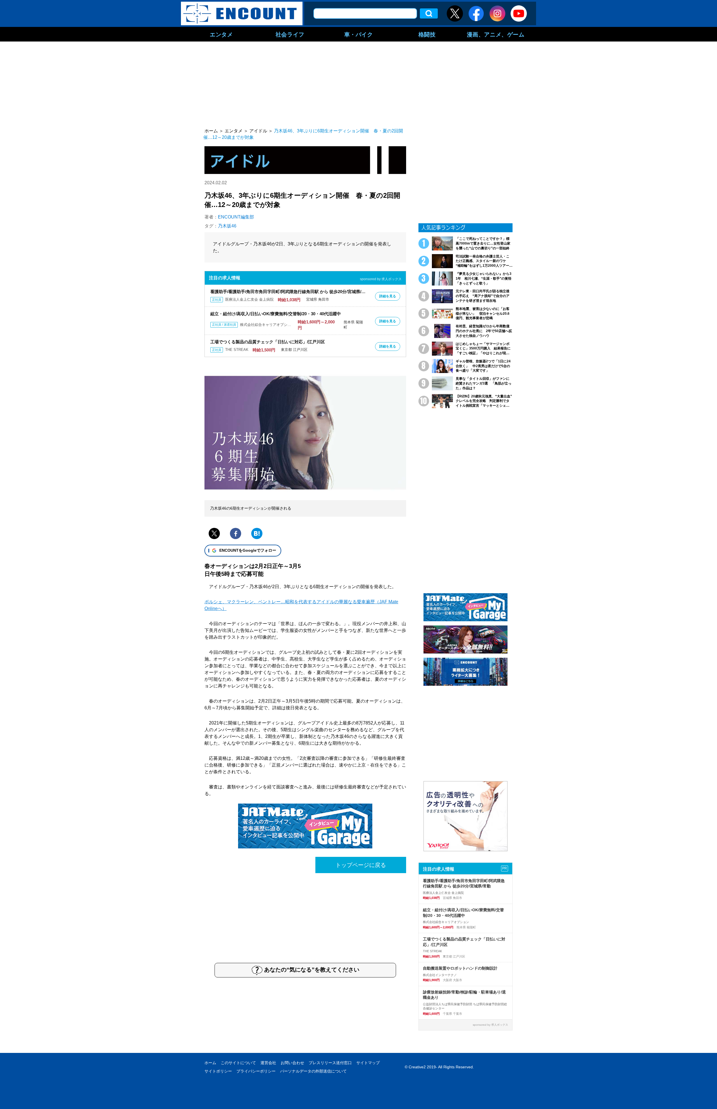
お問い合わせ (292, 1063)
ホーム (210, 1063)
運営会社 (268, 1063)
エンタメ (221, 34)
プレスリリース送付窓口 (330, 1063)
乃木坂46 (227, 226)
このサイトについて (238, 1063)
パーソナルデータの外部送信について (313, 1071)
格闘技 (427, 34)
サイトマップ (368, 1063)
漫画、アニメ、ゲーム (496, 34)
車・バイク (358, 34)
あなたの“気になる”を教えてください (311, 970)
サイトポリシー (218, 1071)
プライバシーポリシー (256, 1071)
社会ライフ (290, 34)
